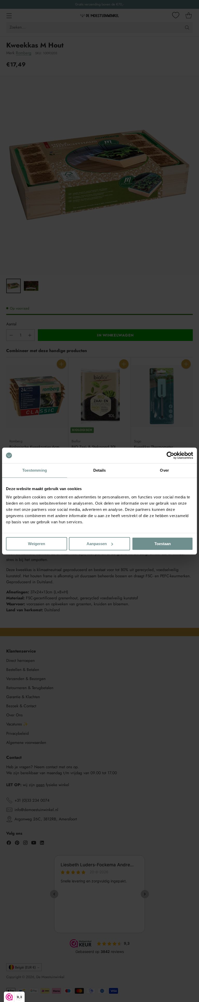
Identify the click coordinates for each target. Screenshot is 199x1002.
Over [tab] (164, 470)
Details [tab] (99, 470)
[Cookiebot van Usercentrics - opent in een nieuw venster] (170, 455)
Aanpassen (97, 543)
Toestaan (162, 543)
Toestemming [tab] (34, 470)
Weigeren (36, 543)
